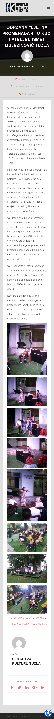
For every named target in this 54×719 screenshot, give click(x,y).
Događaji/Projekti (22, 86)
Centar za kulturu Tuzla (26, 661)
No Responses (28, 94)
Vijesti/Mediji (37, 86)
